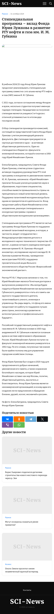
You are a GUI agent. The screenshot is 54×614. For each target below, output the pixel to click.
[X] (42, 419)
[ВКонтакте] (7, 419)
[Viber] (7, 425)
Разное (5, 14)
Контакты (27, 590)
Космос (8, 564)
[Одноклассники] (19, 419)
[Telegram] (30, 419)
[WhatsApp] (19, 425)
